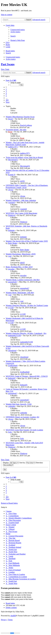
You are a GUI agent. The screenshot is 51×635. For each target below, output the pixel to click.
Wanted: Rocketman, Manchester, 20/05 (21, 254)
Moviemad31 (13, 160)
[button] (11, 80)
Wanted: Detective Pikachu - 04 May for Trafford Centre (27, 305)
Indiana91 (12, 378)
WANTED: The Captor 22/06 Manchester (21, 213)
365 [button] (7, 100)
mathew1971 (13, 147)
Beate (10, 132)
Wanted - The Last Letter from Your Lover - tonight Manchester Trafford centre (25, 143)
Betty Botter (12, 243)
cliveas (10, 190)
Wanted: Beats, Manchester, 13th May (20, 293)
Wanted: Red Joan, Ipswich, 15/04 (18, 404)
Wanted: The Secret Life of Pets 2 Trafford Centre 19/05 (27, 241)
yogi (9, 256)
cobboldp (11, 406)
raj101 (22, 181)
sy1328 (11, 308)
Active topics (11, 59)
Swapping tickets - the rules (16, 130)
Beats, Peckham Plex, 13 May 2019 (19, 267)
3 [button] (6, 91)
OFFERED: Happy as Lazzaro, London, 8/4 (22, 417)
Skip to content (6, 15)
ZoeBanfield (12, 366)
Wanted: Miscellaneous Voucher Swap (20, 117)
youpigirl (11, 202)
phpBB (13, 616)
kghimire (11, 230)
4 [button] (6, 94)
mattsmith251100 (14, 335)
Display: (6, 463)
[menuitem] (17, 30)
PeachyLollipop (26, 125)
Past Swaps (7, 64)
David (10, 119)
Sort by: (22, 463)
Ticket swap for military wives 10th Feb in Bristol (24, 157)
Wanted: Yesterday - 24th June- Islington (21, 200)
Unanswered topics (13, 57)
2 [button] (6, 89)
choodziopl (12, 350)
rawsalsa (11, 269)
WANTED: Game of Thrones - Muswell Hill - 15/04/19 (27, 376)
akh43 (22, 263)
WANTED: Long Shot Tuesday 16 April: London (24, 430)
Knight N (11, 175)
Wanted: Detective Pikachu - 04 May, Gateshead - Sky (26, 333)
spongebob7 (12, 282)
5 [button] (6, 96)
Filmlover (11, 215)
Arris (10, 432)
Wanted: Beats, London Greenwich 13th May (23, 280)
